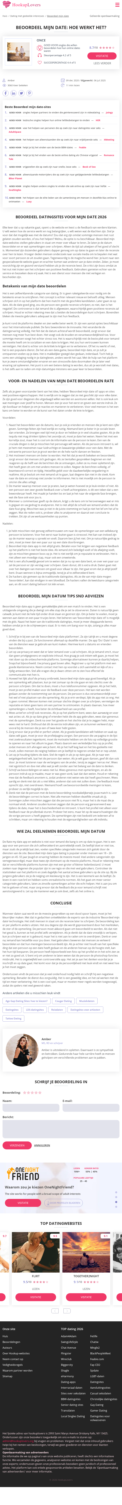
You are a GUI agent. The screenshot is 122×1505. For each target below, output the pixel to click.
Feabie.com (97, 1359)
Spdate (94, 1370)
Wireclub (66, 1359)
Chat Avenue (68, 1347)
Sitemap (7, 1376)
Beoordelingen (11, 1342)
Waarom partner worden (18, 1370)
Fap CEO (95, 1365)
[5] (40, 1092)
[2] (28, 1092)
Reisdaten (57, 1009)
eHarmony (67, 1376)
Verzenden (17, 1145)
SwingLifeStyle (69, 1342)
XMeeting (109, 139)
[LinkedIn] (13, 93)
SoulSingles (15, 189)
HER (98, 120)
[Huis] (22, 4)
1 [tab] (116, 1192)
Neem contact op (13, 1359)
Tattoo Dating (13, 1018)
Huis (5, 1336)
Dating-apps (68, 1382)
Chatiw (94, 1342)
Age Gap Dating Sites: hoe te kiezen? (26, 1001)
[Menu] (117, 5)
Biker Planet (15, 178)
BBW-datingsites (71, 1399)
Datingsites (12, 1009)
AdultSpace (15, 131)
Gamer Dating (98, 1410)
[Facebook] (6, 93)
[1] (24, 1092)
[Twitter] (21, 93)
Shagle (65, 1370)
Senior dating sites (72, 1405)
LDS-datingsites (35, 1009)
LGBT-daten (97, 1376)
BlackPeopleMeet (100, 1353)
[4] (36, 1092)
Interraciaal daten (71, 1387)
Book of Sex (89, 166)
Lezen (36, 1289)
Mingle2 (95, 1347)
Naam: (7, 1101)
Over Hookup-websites (16, 1353)
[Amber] (22, 1050)
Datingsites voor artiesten (85, 1009)
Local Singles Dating (73, 1416)
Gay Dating (96, 1405)
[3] (32, 1092)
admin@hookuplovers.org (18, 1441)
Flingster (66, 1353)
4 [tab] (116, 1207)
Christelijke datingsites (103, 1399)
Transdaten (68, 1410)
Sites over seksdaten (73, 1393)
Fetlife (93, 1336)
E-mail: (67, 1101)
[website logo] (18, 51)
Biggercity (67, 1365)
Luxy (29, 201)
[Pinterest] (29, 93)
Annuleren (42, 1145)
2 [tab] (116, 1197)
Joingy (109, 112)
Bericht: (8, 1117)
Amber (46, 1039)
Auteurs (7, 1347)
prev (55, 1310)
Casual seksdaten (100, 1393)
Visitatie (102, 56)
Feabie (82, 147)
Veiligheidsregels (13, 1365)
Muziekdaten (87, 1001)
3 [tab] (116, 1202)
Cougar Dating (63, 1001)
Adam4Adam (68, 1336)
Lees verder (102, 63)
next (67, 1310)
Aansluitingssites (100, 1387)
